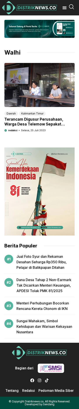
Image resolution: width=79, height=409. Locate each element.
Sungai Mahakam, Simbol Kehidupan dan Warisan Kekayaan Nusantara (44, 326)
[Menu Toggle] (64, 8)
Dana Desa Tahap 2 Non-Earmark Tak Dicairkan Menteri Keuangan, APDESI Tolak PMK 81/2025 (43, 285)
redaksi (12, 130)
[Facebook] (32, 380)
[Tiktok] (47, 380)
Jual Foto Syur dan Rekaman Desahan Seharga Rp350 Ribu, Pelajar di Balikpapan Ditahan (41, 262)
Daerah (11, 113)
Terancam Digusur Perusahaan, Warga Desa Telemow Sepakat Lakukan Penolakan (33, 124)
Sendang (48, 404)
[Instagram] (39, 380)
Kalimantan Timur (32, 113)
